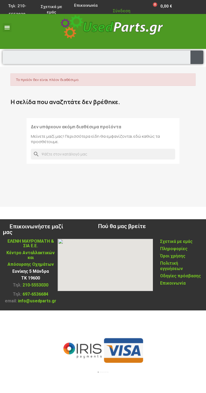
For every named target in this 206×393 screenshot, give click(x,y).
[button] (65, 350)
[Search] (196, 57)
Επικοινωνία (86, 5)
